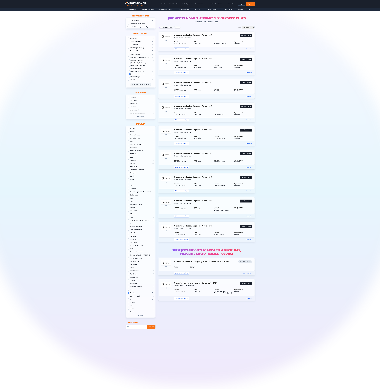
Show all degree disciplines (141, 84)
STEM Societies (212, 9)
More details (247, 273)
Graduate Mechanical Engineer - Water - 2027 (193, 35)
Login (241, 4)
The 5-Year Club (173, 4)
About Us (163, 4)
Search (151, 327)
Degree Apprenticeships (165, 9)
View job (248, 49)
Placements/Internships (147, 9)
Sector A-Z (198, 9)
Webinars (240, 9)
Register (251, 4)
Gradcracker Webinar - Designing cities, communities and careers (201, 261)
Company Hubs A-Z (185, 9)
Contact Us (231, 4)
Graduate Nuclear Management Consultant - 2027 (195, 283)
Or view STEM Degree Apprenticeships (138, 27)
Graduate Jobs (133, 9)
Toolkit (249, 9)
